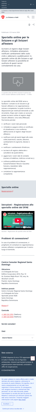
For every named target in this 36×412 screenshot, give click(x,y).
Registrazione (7, 191)
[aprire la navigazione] (33, 17)
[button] (33, 358)
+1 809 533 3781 (7, 314)
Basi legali (22, 399)
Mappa (4, 305)
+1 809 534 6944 (7, 317)
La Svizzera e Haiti (12, 17)
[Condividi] (33, 24)
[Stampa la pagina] (29, 24)
